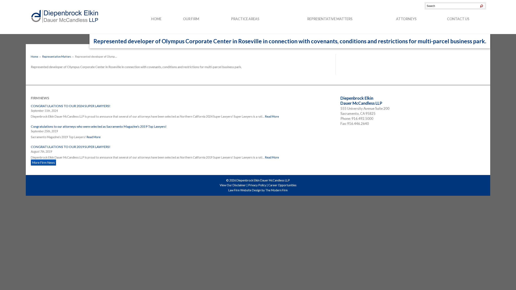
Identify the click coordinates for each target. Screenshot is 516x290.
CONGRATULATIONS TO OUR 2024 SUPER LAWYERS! (70, 106)
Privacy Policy (257, 185)
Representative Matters (329, 19)
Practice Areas (245, 19)
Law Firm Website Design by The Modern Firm (258, 190)
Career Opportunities (282, 185)
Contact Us (458, 19)
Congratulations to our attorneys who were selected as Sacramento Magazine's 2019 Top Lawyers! (98, 126)
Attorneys (406, 19)
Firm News (40, 98)
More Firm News (43, 162)
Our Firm (191, 19)
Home (156, 19)
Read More (272, 116)
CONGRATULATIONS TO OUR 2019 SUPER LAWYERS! (70, 147)
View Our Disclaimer (233, 185)
